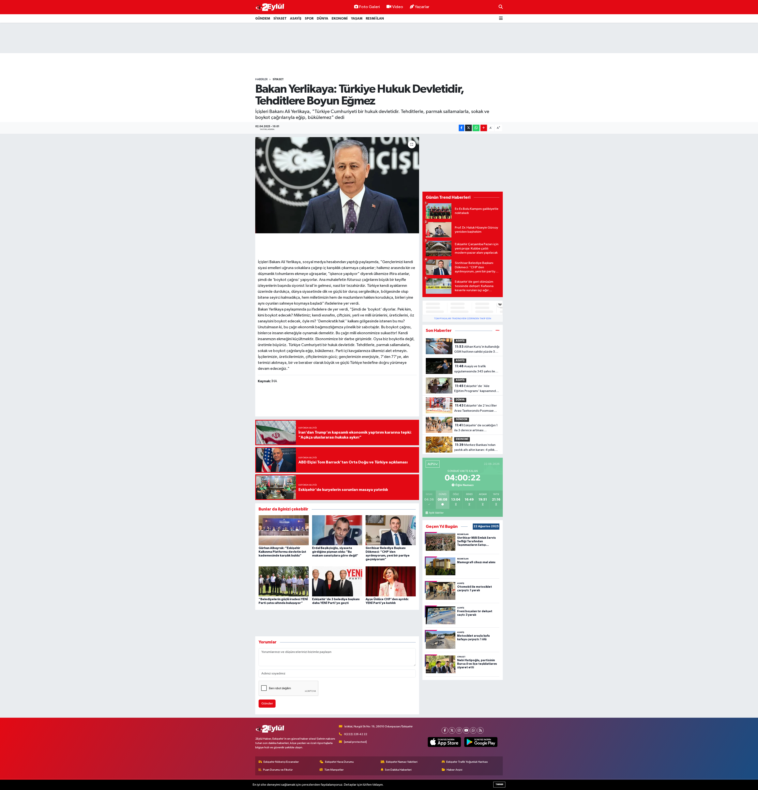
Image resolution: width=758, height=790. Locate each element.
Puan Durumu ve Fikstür (278, 769)
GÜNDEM (262, 18)
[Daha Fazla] (483, 128)
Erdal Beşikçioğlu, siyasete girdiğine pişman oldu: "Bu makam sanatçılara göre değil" (335, 551)
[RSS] (480, 730)
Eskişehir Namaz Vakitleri (401, 761)
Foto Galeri (369, 7)
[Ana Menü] (501, 18)
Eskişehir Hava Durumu (339, 761)
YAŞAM (356, 18)
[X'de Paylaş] (468, 128)
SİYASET (280, 18)
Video (397, 7)
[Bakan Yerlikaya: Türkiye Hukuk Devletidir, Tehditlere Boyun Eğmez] (337, 185)
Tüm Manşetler (334, 769)
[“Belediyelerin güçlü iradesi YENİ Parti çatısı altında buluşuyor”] (284, 581)
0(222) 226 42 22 (355, 734)
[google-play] (480, 742)
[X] (452, 730)
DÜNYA (322, 18)
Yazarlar (422, 7)
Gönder (267, 703)
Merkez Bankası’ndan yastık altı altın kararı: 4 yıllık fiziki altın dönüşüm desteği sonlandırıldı (474, 448)
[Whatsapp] (473, 730)
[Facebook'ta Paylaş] (461, 128)
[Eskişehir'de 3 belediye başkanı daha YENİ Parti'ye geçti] (337, 581)
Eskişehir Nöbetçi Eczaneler (281, 761)
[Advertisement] (379, 38)
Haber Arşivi (454, 769)
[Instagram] (459, 730)
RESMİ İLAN (375, 18)
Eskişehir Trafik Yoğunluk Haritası (467, 761)
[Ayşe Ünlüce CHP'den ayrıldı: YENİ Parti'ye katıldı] (391, 581)
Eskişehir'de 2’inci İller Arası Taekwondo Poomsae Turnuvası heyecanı (475, 408)
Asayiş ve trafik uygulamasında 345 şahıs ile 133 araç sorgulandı (474, 369)
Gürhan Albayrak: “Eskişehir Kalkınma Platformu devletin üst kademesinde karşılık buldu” (282, 551)
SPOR (309, 18)
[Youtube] (466, 730)
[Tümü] (497, 330)
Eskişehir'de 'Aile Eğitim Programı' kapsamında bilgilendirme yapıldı (476, 389)
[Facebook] (445, 730)
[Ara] (501, 7)
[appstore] (444, 742)
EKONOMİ (340, 18)
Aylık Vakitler (436, 512)
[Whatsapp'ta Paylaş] (476, 128)
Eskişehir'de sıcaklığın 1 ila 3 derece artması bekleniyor (476, 428)
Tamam (499, 784)
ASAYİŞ (295, 18)
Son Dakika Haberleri (398, 769)
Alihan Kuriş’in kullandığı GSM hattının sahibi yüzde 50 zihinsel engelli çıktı (476, 349)
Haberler (261, 79)
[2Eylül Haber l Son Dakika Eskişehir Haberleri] (270, 7)
